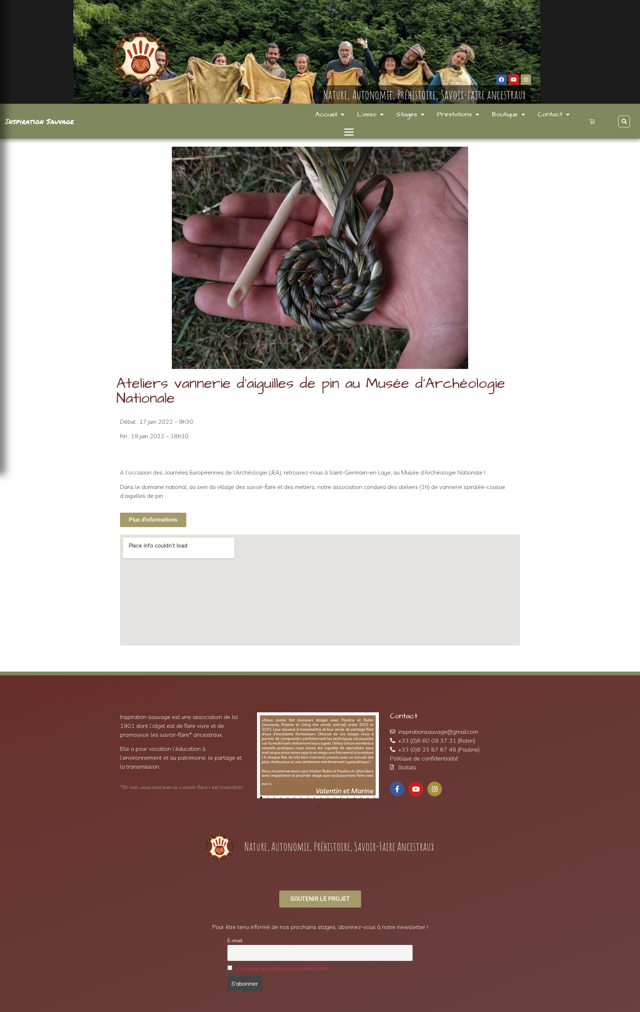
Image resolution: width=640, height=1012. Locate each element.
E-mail (235, 940)
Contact (403, 716)
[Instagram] (526, 79)
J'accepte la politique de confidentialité (282, 968)
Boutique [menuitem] (505, 114)
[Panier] (592, 121)
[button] (349, 132)
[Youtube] (514, 79)
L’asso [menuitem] (366, 114)
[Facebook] (501, 79)
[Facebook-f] (397, 789)
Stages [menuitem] (406, 114)
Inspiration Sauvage (39, 121)
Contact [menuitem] (550, 114)
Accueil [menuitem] (326, 114)
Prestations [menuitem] (454, 114)
